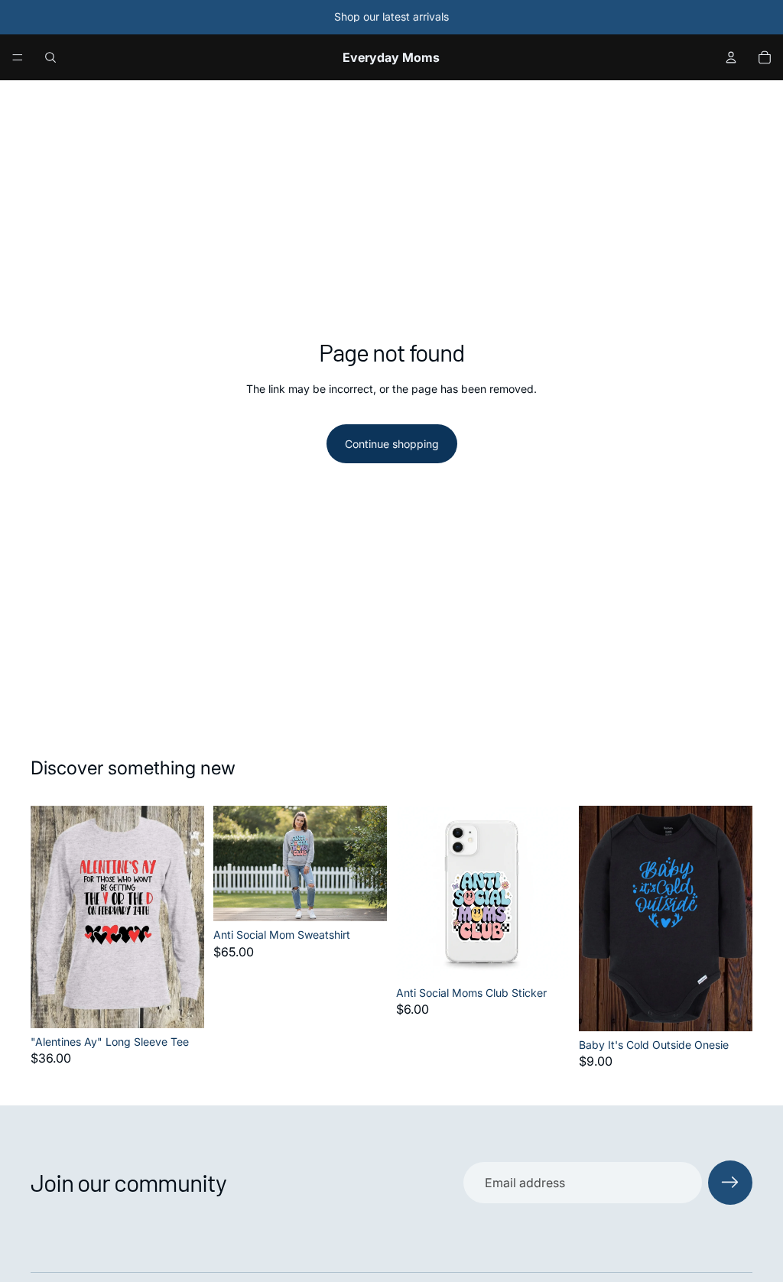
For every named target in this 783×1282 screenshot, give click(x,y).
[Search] (50, 57)
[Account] (731, 57)
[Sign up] (730, 1182)
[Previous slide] (230, 864)
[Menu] (17, 57)
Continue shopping (392, 443)
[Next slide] (370, 864)
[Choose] (180, 1004)
